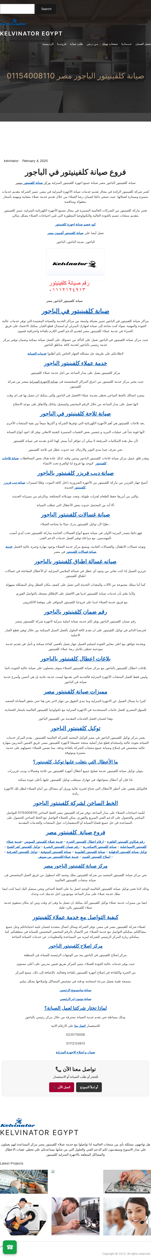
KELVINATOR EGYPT (31, 33)
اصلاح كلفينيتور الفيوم (96, 857)
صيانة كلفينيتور (33, 183)
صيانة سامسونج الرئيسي (75, 990)
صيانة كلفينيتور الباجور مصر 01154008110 (75, 75)
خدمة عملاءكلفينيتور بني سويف (58, 857)
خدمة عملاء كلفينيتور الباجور (75, 363)
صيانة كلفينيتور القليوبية (90, 852)
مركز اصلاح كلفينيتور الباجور (76, 946)
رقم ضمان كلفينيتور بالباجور (75, 611)
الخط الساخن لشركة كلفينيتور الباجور (75, 803)
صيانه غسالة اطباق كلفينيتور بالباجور (75, 561)
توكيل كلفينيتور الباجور (75, 728)
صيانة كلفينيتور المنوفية (55, 852)
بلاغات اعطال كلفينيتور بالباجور (76, 658)
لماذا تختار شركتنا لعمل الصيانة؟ (75, 1008)
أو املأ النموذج (89, 1087)
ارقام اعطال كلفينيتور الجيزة (85, 842)
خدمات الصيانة (37, 353)
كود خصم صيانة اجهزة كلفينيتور (75, 224)
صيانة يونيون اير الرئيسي (75, 999)
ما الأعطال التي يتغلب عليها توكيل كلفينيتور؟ (75, 762)
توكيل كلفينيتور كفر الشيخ (23, 847)
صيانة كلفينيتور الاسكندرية (100, 847)
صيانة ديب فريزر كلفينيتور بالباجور (75, 473)
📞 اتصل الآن (61, 1087)
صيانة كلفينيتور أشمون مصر (65, 233)
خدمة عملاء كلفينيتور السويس (43, 842)
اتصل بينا (80, 1026)
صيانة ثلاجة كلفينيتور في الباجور (75, 413)
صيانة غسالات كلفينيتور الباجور (75, 514)
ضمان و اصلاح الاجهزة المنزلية (75, 1052)
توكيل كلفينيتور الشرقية (22, 852)
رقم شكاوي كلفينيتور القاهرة (126, 842)
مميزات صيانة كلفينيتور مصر (75, 691)
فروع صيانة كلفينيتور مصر (75, 832)
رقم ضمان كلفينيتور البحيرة (61, 847)
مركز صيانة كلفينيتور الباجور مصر (76, 866)
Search (46, 9)
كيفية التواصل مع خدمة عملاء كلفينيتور (75, 917)
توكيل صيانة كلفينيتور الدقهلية (128, 852)
